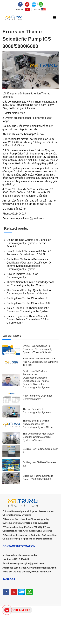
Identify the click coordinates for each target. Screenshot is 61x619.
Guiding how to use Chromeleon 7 (27, 298)
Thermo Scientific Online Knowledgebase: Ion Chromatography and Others (38, 424)
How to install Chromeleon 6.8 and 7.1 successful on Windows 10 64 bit (40, 361)
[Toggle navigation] (54, 17)
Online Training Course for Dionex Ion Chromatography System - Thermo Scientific (29, 243)
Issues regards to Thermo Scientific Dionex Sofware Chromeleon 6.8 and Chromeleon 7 (28, 319)
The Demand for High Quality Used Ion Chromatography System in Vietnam (38, 436)
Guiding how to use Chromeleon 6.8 (28, 303)
